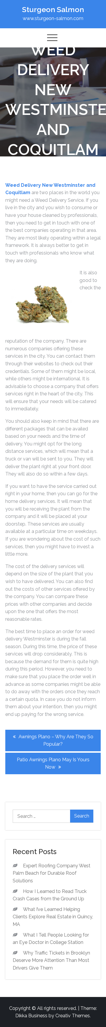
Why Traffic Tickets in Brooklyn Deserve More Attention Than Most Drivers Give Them (51, 960)
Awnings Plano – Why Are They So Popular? (56, 740)
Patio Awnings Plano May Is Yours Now (53, 763)
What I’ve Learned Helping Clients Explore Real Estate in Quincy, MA (53, 917)
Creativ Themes (72, 1015)
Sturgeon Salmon (53, 9)
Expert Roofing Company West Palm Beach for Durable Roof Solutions (51, 873)
